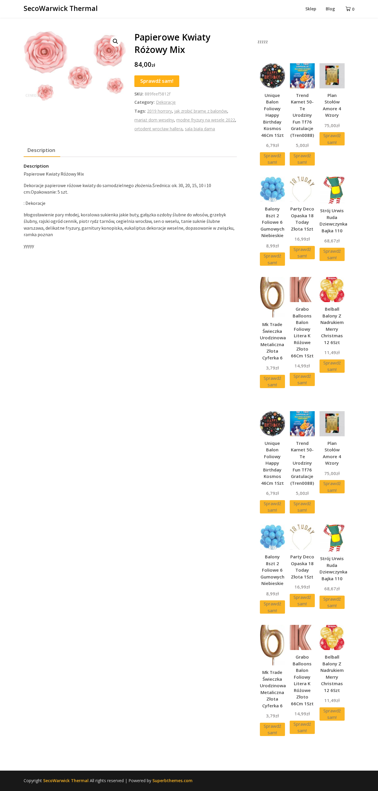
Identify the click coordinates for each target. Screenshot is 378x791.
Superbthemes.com (172, 780)
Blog (330, 9)
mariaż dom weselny (154, 120)
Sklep (310, 9)
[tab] (41, 150)
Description (41, 150)
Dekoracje (166, 102)
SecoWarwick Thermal (61, 8)
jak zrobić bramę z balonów (200, 111)
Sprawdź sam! (156, 80)
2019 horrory (159, 111)
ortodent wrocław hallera (158, 129)
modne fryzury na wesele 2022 (205, 120)
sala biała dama (200, 129)
